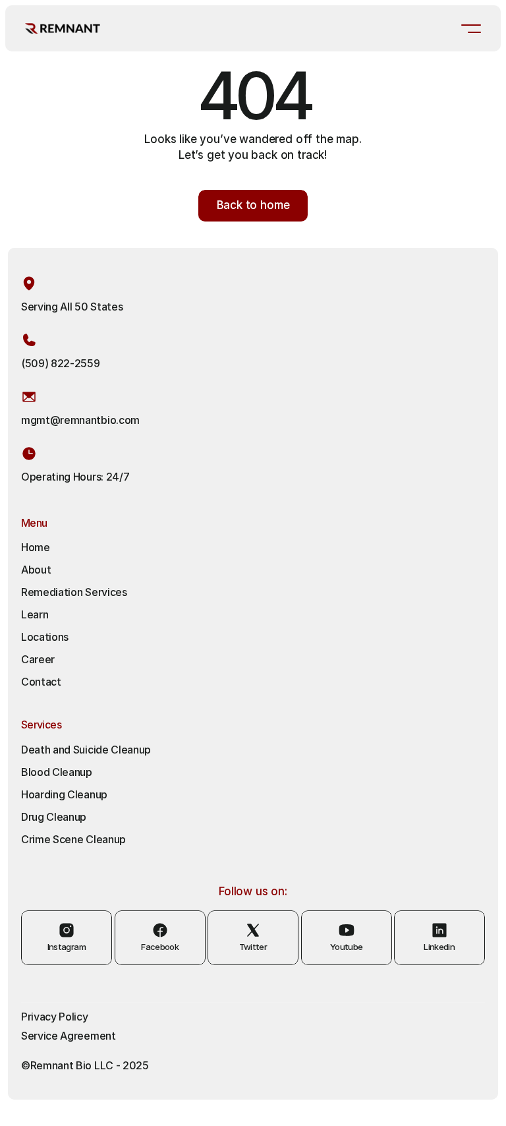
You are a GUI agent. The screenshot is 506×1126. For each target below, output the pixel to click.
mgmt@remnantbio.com (80, 420)
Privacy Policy (54, 1016)
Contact (41, 681)
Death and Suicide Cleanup (86, 749)
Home (35, 547)
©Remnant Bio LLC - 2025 (85, 1065)
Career (38, 659)
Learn (34, 614)
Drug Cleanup (53, 816)
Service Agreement (68, 1035)
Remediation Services (74, 592)
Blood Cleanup (56, 772)
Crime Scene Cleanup (73, 839)
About (36, 569)
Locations (45, 636)
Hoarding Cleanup (65, 794)
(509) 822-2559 (60, 363)
